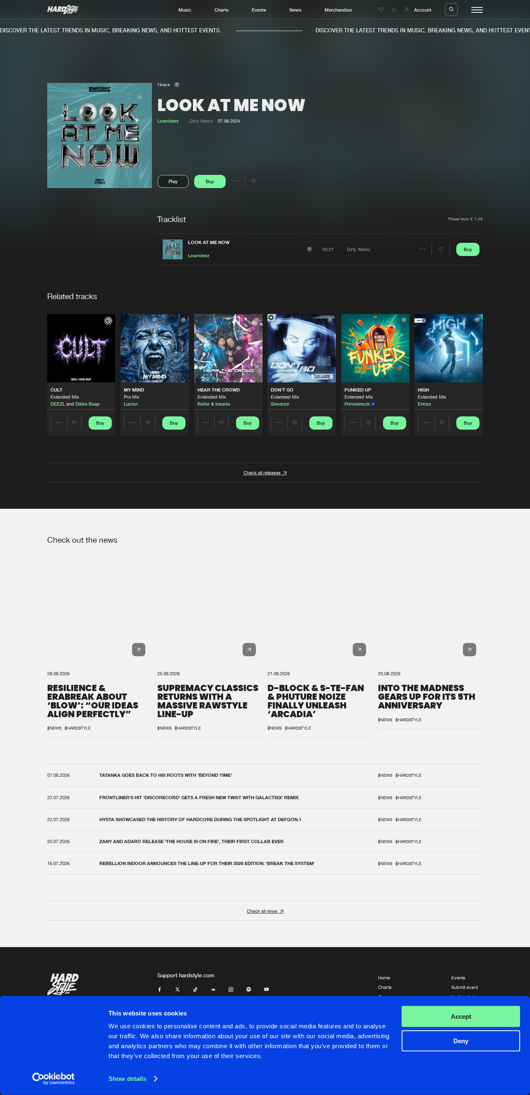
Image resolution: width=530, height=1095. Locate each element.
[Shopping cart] (395, 9)
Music (184, 9)
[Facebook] (159, 989)
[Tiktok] (195, 989)
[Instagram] (231, 989)
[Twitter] (177, 989)
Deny (460, 1040)
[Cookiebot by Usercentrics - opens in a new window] (53, 1079)
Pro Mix (132, 396)
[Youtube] (266, 989)
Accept (461, 1016)
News (295, 9)
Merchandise (338, 9)
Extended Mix (65, 396)
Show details (127, 1078)
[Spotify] (248, 989)
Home (384, 977)
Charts (221, 9)
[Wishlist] (382, 9)
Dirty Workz (201, 120)
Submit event (464, 987)
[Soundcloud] (213, 989)
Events (259, 9)
